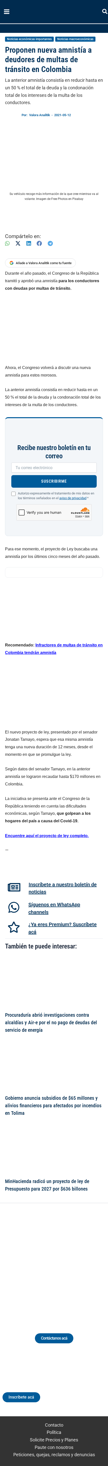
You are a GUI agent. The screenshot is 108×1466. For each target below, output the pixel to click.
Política (54, 1432)
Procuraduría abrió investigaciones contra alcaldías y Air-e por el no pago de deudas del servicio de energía (51, 1022)
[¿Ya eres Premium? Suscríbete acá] (14, 927)
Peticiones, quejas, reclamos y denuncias (54, 1454)
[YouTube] (68, 1262)
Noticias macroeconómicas (75, 39)
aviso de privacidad (72, 498)
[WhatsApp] (7, 243)
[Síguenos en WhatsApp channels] (14, 907)
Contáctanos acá (54, 1338)
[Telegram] (50, 243)
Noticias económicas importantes (29, 39)
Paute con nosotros (54, 1447)
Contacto (54, 1425)
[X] (18, 243)
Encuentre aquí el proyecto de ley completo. (47, 836)
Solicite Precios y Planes (54, 1439)
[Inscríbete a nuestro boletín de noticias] (14, 887)
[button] (105, 12)
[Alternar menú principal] (6, 11)
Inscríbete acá (21, 1397)
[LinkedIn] (28, 243)
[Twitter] (31, 1262)
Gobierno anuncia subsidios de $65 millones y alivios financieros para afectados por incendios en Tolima (53, 1105)
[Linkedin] (40, 1262)
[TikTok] (59, 1262)
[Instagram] (49, 1262)
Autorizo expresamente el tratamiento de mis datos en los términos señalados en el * (56, 495)
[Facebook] (39, 243)
